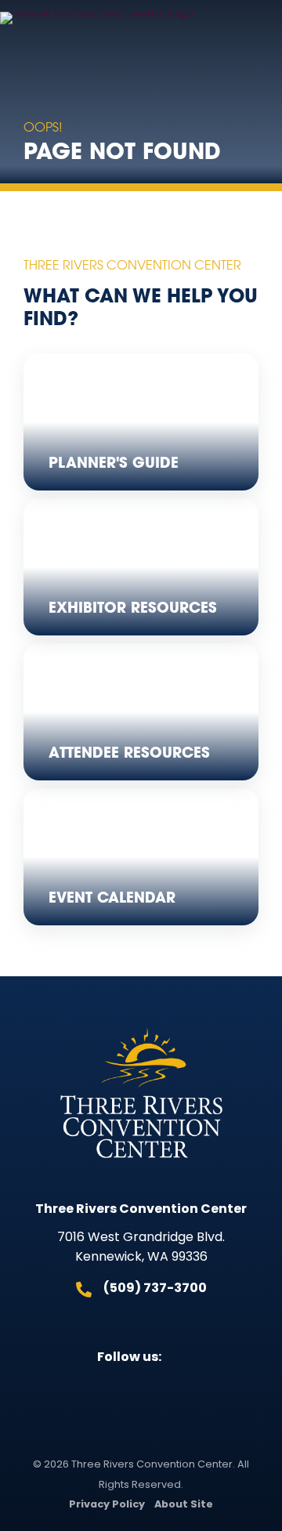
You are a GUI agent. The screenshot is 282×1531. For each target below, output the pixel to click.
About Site (183, 1505)
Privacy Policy (107, 1505)
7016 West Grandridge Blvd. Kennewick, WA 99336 (141, 1248)
